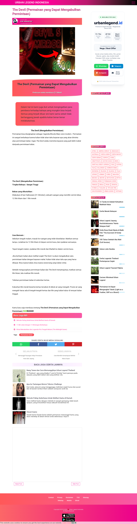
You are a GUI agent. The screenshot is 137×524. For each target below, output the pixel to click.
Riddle (102, 184)
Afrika (94, 151)
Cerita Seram (96, 157)
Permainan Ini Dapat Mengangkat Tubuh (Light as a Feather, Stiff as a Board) (111, 289)
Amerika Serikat (104, 151)
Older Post (76, 484)
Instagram (102, 73)
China (112, 157)
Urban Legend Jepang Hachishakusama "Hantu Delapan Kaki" (109, 223)
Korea (108, 174)
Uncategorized (97, 191)
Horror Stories (112, 168)
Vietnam (118, 191)
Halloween (101, 168)
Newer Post (18, 484)
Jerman (101, 174)
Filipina (118, 164)
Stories (94, 188)
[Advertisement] (47, 164)
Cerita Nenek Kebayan (108, 211)
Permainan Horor (26, 335)
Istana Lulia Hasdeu (107, 249)
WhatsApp (102, 66)
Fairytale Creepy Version (100, 164)
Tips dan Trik (112, 188)
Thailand (102, 188)
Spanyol (114, 184)
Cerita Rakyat (116, 154)
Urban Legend (109, 191)
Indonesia (95, 171)
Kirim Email (118, 73)
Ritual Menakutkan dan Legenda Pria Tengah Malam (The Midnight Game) (41, 329)
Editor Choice (107, 161)
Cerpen (105, 157)
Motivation (110, 178)
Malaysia (116, 174)
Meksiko (94, 178)
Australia (95, 154)
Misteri (102, 178)
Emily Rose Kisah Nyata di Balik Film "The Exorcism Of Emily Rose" (112, 233)
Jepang (94, 174)
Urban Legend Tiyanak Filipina (111, 268)
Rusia (107, 184)
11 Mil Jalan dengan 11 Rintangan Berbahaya (31, 325)
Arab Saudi (115, 151)
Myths (118, 178)
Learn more (66, 523)
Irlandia (103, 171)
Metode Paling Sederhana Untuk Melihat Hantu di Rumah (35, 320)
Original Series (97, 181)
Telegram (117, 66)
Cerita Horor (105, 154)
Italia (118, 171)
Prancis (94, 184)
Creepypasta (96, 161)
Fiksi (112, 164)
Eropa (116, 161)
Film (93, 168)
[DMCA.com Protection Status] (28, 311)
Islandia (111, 171)
